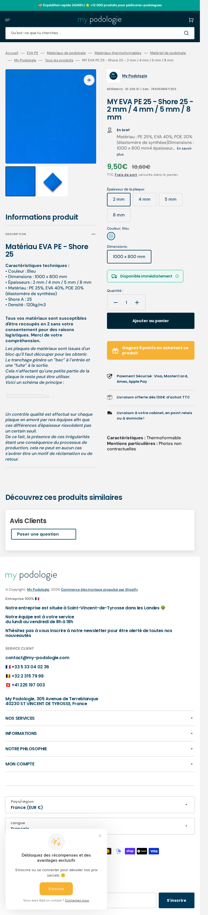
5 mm (174, 201)
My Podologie (25, 60)
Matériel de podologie (168, 53)
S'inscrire (176, 895)
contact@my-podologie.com (37, 653)
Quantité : (115, 291)
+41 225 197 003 (28, 680)
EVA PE (32, 53)
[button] (8, 20)
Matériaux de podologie (66, 53)
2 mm (122, 201)
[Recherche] (187, 33)
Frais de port (126, 175)
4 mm (148, 201)
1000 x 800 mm (132, 258)
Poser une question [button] (38, 529)
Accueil (11, 53)
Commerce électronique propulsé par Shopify (99, 584)
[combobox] (99, 33)
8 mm (122, 217)
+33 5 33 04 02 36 (30, 662)
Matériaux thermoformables (118, 53)
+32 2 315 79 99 (27, 671)
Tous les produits (59, 60)
